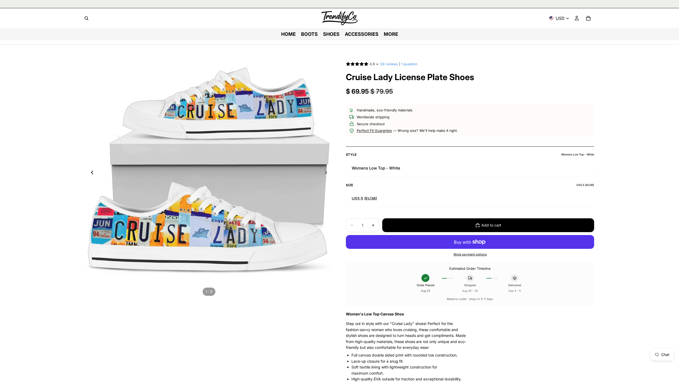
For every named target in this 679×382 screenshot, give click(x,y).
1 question (409, 64)
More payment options (470, 254)
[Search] (86, 18)
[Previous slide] (91, 173)
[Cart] (588, 18)
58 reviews (389, 64)
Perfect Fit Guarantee (374, 130)
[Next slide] (327, 173)
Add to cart (491, 225)
